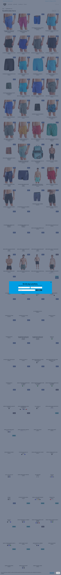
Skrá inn (38, 290)
